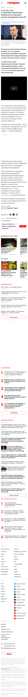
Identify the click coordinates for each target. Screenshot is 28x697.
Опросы (16, 571)
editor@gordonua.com (10, 648)
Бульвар (4, 259)
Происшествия (10, 7)
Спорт (2, 559)
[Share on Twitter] (13, 214)
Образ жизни (4, 566)
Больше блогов (14, 317)
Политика (3, 551)
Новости (3, 545)
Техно (2, 564)
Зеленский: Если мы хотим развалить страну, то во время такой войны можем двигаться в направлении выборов (13, 477)
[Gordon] (13, 3)
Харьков (3, 593)
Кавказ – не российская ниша (11, 287)
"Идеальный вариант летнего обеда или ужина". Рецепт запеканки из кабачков (15, 536)
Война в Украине (5, 549)
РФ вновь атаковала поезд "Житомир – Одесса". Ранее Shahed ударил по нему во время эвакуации (13, 483)
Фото (15, 566)
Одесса (3, 588)
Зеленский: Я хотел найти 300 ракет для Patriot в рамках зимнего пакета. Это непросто (13, 490)
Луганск (3, 601)
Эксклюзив (17, 564)
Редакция (3, 626)
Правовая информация (7, 631)
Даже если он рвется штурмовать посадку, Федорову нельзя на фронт (13, 305)
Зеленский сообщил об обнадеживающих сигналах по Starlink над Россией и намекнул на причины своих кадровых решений (13, 440)
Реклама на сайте (5, 629)
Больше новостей (13, 495)
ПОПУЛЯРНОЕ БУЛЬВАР (9, 499)
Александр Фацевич (6, 220)
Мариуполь (4, 598)
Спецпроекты (17, 576)
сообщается (5, 195)
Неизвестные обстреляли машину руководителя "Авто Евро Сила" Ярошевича (8, 250)
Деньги (3, 554)
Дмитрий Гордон (20, 583)
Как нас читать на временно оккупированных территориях (5, 637)
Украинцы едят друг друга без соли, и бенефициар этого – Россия (13, 292)
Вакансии (3, 624)
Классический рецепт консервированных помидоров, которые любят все (13, 504)
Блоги (15, 556)
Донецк (3, 591)
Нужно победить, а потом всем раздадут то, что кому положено (12, 312)
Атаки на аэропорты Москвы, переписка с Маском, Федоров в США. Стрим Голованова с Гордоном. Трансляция (13, 449)
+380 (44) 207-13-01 (9, 643)
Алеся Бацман (20, 602)
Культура (3, 561)
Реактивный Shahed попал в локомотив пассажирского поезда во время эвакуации (15, 397)
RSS (17, 610)
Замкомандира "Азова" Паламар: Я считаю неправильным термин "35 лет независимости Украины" (14, 389)
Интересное (4, 574)
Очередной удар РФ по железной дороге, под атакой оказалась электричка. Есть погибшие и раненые (13, 469)
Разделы (16, 545)
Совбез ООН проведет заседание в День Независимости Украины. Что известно (12, 462)
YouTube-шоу (17, 574)
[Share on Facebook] (10, 214)
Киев (2, 583)
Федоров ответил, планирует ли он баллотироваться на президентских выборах (14, 381)
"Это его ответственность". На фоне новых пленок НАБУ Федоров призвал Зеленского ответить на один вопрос (13, 456)
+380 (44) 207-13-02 (9, 646)
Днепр (2, 596)
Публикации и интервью (20, 551)
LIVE (15, 561)
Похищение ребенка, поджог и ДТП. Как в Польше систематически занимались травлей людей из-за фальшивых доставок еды (14, 426)
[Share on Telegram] (17, 214)
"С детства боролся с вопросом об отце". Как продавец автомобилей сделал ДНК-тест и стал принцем (14, 433)
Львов (2, 586)
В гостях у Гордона (19, 554)
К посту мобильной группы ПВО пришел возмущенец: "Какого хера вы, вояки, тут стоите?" (13, 299)
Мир (2, 556)
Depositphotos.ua (5, 669)
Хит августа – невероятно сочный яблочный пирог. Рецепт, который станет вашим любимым (13, 512)
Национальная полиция (11, 218)
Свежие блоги (6, 284)
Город (2, 580)
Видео (15, 569)
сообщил (4, 70)
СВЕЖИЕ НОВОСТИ (7, 420)
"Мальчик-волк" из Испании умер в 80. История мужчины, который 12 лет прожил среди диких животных (15, 373)
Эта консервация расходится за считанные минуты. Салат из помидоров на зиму (8, 273)
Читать (23, 226)
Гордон (3, 7)
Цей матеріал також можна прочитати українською (13, 22)
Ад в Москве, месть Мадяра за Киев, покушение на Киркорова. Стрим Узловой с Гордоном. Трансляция (14, 406)
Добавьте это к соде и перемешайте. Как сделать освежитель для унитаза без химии (14, 520)
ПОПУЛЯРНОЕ (5, 368)
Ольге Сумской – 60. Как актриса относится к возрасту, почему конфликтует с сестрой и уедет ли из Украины (14, 529)
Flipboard (18, 607)
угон (3, 218)
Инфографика (4, 571)
